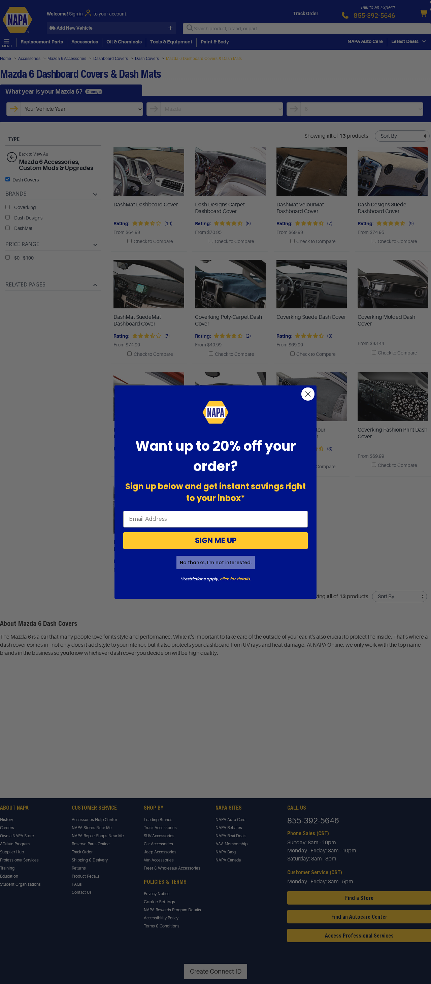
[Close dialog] (308, 394)
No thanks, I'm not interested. (216, 562)
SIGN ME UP (215, 540)
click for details (235, 579)
